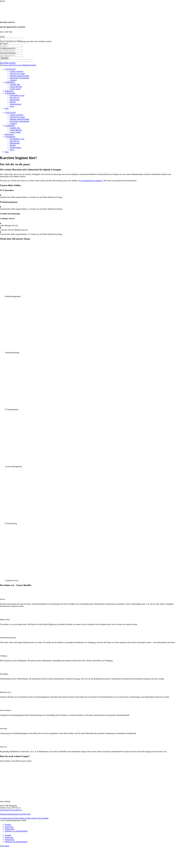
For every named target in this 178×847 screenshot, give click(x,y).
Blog (7, 108)
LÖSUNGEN (10, 69)
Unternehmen (10, 93)
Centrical (13, 80)
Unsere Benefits (16, 87)
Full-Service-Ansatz (17, 74)
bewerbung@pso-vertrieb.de (91, 181)
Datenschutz (9, 829)
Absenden (4, 58)
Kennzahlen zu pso (17, 95)
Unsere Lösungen (16, 71)
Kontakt (8, 824)
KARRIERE (10, 82)
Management (15, 100)
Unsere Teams (15, 89)
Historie (13, 102)
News (12, 106)
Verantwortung (15, 104)
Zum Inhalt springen (7, 63)
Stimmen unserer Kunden (19, 76)
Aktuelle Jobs (15, 84)
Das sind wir (14, 98)
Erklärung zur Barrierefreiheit (16, 831)
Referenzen (9, 91)
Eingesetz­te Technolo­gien (19, 78)
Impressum (9, 827)
